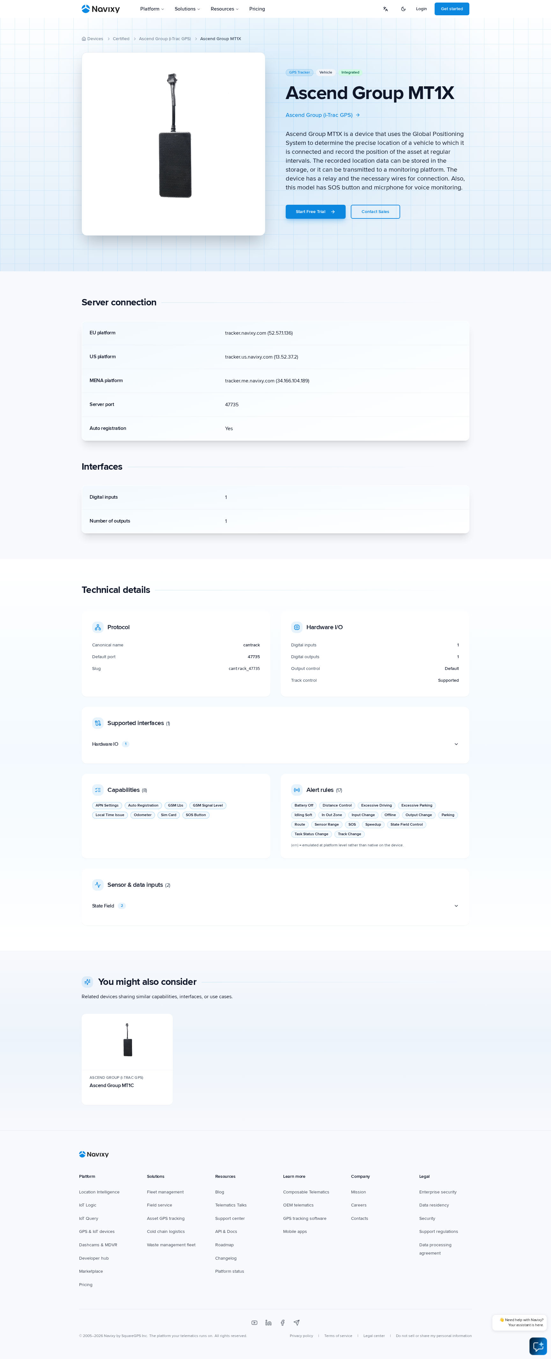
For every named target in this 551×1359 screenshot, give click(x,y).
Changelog (226, 1258)
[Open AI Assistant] (538, 1346)
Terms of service (338, 1336)
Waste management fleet (171, 1245)
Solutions (185, 9)
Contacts (359, 1218)
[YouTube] (254, 1323)
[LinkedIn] (268, 1323)
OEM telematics (298, 1205)
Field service (159, 1205)
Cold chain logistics (166, 1231)
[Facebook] (282, 1323)
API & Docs (226, 1231)
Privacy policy (301, 1336)
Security (427, 1218)
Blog (219, 1192)
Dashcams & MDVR (98, 1245)
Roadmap (224, 1245)
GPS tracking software (305, 1218)
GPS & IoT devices (97, 1231)
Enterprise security (438, 1192)
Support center (230, 1218)
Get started (452, 8)
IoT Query (88, 1218)
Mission (358, 1192)
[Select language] (385, 9)
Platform (149, 9)
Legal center (374, 1336)
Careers (359, 1205)
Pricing (257, 9)
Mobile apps (295, 1231)
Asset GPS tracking (166, 1218)
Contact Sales (375, 211)
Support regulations (438, 1231)
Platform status (229, 1271)
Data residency (434, 1205)
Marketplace (91, 1271)
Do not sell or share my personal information (434, 1336)
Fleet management (165, 1192)
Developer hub (94, 1258)
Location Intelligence (99, 1192)
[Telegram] (296, 1323)
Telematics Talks (231, 1205)
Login (421, 8)
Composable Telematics (306, 1192)
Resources (222, 9)
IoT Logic (87, 1205)
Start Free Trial (310, 211)
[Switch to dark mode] (403, 9)
